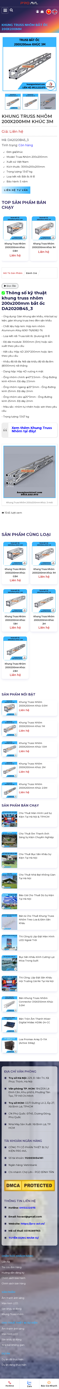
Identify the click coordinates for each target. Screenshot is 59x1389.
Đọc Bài (11, 285)
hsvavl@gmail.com (29, 1216)
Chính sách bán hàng (14, 1283)
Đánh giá (31, 273)
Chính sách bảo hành (13, 1278)
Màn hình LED (10, 1303)
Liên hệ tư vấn (16, 190)
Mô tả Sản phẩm (12, 273)
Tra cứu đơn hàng (11, 1267)
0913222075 (27, 1207)
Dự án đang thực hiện (14, 1364)
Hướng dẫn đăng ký (13, 1272)
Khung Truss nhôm (12, 1314)
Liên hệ (6, 1261)
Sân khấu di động (11, 1308)
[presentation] (7, 237)
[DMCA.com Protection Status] (29, 1186)
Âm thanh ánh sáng (13, 1297)
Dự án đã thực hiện (12, 1359)
